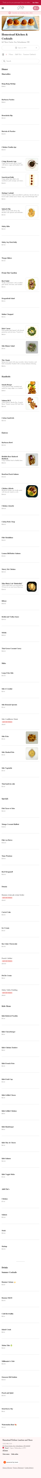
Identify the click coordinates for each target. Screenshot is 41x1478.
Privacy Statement (18, 1468)
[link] (9, 54)
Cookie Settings (29, 1468)
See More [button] (35, 3)
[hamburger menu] (3, 8)
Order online (14, 1454)
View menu (6, 1454)
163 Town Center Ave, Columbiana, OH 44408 (16, 1446)
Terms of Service (7, 1468)
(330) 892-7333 (7, 1443)
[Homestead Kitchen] (20, 7)
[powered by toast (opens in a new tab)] (11, 1462)
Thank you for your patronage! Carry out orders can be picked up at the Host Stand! (16, 3)
